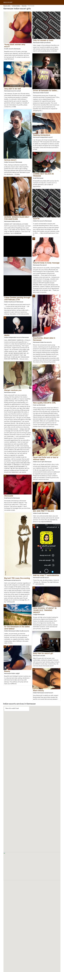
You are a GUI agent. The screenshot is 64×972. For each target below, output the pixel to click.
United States (16, 6)
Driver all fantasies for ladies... (45, 90)
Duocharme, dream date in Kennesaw (44, 339)
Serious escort (10, 160)
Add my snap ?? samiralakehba (46, 575)
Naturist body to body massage (46, 263)
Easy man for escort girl (43, 653)
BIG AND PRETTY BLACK (43, 511)
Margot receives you (12, 390)
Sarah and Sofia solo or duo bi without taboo (45, 458)
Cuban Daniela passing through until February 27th (17, 298)
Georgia (24, 6)
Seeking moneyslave (41, 135)
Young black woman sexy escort (14, 45)
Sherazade (8, 496)
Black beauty (38, 690)
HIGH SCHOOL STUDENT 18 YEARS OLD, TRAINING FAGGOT (44, 610)
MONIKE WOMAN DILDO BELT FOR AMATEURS (16, 218)
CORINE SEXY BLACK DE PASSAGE (43, 175)
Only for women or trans (43, 40)
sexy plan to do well (12, 89)
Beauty (7, 671)
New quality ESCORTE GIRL (44, 403)
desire (6, 335)
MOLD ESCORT (8, 2)
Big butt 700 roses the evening (17, 578)
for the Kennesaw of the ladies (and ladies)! (17, 628)
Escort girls (7, 6)
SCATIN (36, 219)
